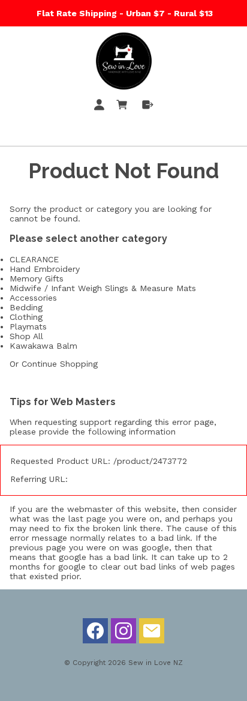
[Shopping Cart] (124, 107)
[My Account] (101, 107)
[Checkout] (147, 107)
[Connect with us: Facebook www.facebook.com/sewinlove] (95, 634)
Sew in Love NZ (155, 662)
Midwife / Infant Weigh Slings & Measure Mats (103, 288)
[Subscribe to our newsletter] (151, 634)
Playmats (28, 326)
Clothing (26, 317)
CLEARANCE (34, 259)
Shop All (26, 336)
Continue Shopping (60, 364)
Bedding (26, 307)
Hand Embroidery (45, 269)
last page (87, 518)
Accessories (33, 297)
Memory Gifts (37, 278)
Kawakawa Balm (43, 345)
